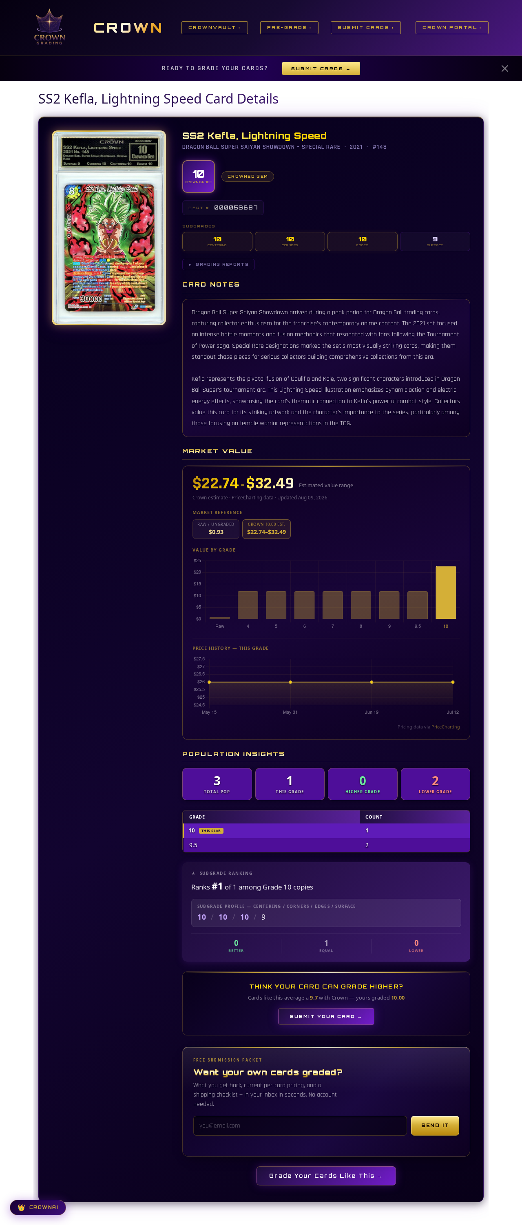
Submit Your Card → (326, 1016)
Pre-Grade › (289, 27)
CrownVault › (214, 27)
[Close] (505, 68)
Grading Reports (218, 264)
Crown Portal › (452, 27)
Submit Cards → (321, 68)
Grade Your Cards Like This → (326, 1175)
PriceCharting (445, 727)
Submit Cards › (366, 27)
